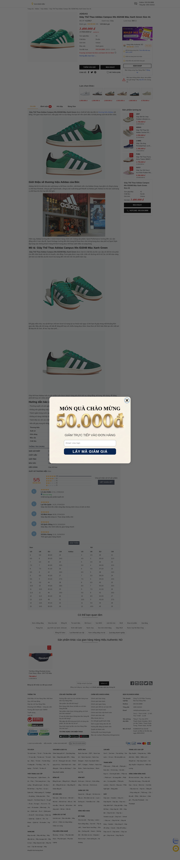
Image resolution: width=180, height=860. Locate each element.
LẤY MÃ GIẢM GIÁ (90, 451)
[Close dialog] (127, 400)
